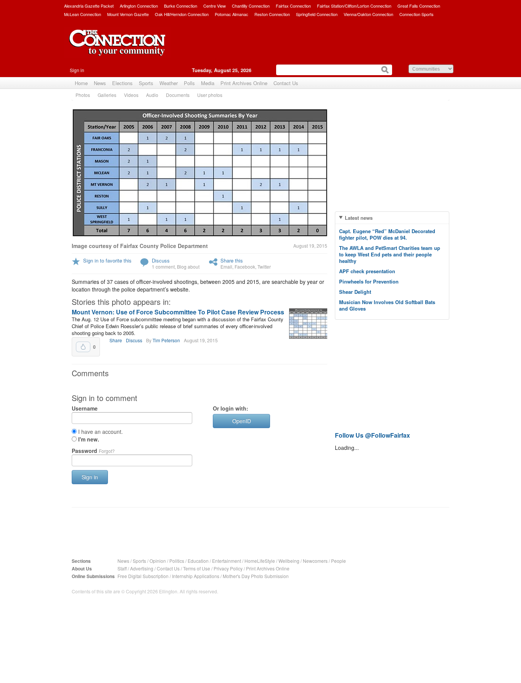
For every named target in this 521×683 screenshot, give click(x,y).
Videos (131, 95)
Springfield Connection (317, 14)
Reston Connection (272, 14)
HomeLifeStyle (259, 560)
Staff (122, 568)
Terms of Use (196, 568)
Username (85, 408)
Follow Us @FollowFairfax (372, 435)
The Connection (117, 48)
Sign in (77, 70)
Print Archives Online (243, 83)
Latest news (359, 217)
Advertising (141, 568)
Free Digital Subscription (143, 576)
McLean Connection (82, 14)
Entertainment (226, 560)
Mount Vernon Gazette (128, 14)
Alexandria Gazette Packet (89, 6)
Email (226, 266)
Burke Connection (180, 6)
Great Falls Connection (418, 6)
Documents (178, 95)
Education (198, 560)
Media (207, 83)
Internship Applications (195, 576)
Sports (146, 83)
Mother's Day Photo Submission (256, 576)
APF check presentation (367, 271)
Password (93, 450)
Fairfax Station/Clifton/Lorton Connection (354, 6)
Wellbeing (288, 560)
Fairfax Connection (293, 6)
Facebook (245, 266)
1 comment (163, 266)
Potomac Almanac (231, 14)
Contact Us (285, 83)
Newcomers (315, 560)
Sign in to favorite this (107, 260)
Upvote (83, 347)
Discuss (161, 260)
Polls (189, 83)
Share (115, 340)
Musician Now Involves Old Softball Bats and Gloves (387, 305)
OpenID (241, 421)
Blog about (188, 266)
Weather (168, 83)
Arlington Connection (139, 6)
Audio (152, 95)
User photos (209, 95)
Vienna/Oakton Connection (368, 14)
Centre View (214, 6)
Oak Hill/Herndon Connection (182, 14)
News (100, 83)
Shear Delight (355, 291)
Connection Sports (416, 14)
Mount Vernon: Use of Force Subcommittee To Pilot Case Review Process (178, 312)
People (338, 560)
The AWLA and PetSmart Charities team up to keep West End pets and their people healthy (389, 254)
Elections (122, 83)
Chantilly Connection (251, 6)
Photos (83, 95)
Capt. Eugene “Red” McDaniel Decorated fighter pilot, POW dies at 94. (387, 234)
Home (81, 83)
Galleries (107, 95)
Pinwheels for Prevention (369, 281)
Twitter (264, 266)
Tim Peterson (166, 340)
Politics (176, 560)
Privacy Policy (228, 568)
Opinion (158, 560)
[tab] (392, 218)
